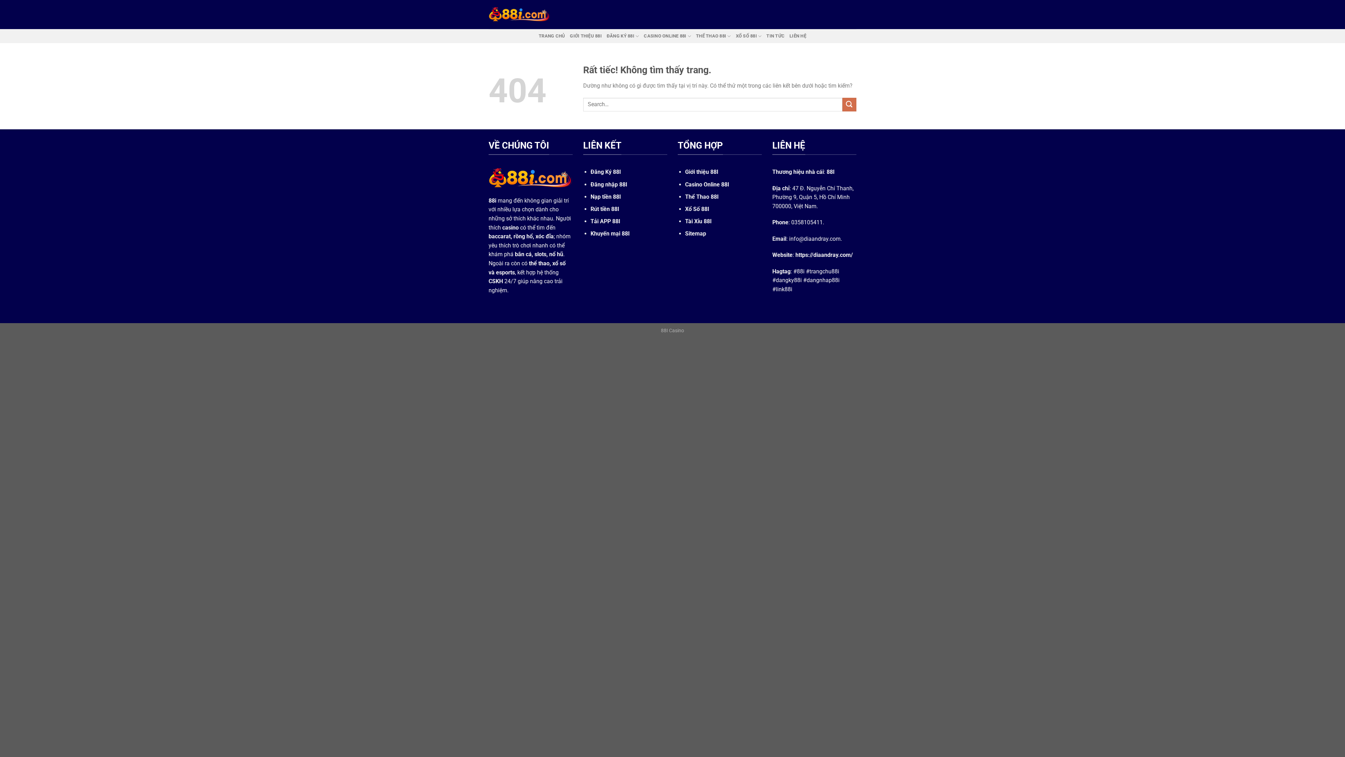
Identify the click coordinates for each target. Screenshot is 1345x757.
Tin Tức (775, 36)
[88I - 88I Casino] (519, 14)
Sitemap (695, 233)
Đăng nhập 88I (609, 184)
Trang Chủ (552, 36)
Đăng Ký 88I (606, 172)
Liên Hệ (797, 36)
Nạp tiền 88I (606, 196)
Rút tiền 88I (605, 209)
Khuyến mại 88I (610, 233)
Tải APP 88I (605, 221)
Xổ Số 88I (697, 209)
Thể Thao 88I (702, 196)
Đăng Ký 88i (620, 36)
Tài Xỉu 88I (698, 221)
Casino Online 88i (665, 36)
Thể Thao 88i (711, 36)
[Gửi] (849, 104)
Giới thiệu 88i (586, 36)
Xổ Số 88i (746, 36)
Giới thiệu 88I (701, 172)
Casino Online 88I (707, 184)
